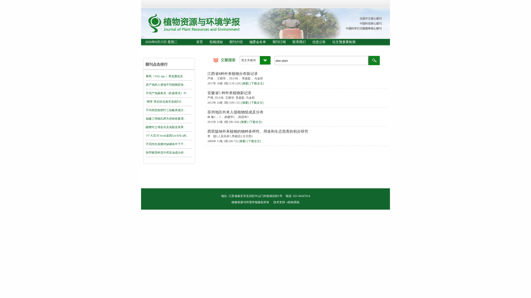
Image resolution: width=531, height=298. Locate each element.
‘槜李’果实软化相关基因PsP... (164, 101)
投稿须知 (216, 42)
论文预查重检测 (344, 42)
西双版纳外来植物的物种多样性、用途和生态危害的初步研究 (257, 131)
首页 (199, 42)
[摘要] (245, 83)
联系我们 (299, 42)
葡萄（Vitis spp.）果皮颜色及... (165, 76)
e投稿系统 (293, 202)
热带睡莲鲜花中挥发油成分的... (166, 152)
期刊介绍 (236, 42)
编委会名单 (257, 42)
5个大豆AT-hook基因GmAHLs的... (167, 135)
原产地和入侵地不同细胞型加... (166, 84)
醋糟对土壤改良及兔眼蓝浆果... (166, 127)
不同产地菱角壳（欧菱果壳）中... (167, 93)
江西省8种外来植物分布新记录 (232, 74)
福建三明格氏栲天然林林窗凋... (166, 118)
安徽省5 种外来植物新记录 (229, 93)
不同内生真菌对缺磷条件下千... (166, 144)
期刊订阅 (279, 42)
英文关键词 (248, 60)
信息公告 (319, 42)
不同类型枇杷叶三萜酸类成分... (166, 110)
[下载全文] (257, 83)
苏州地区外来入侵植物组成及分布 (235, 112)
